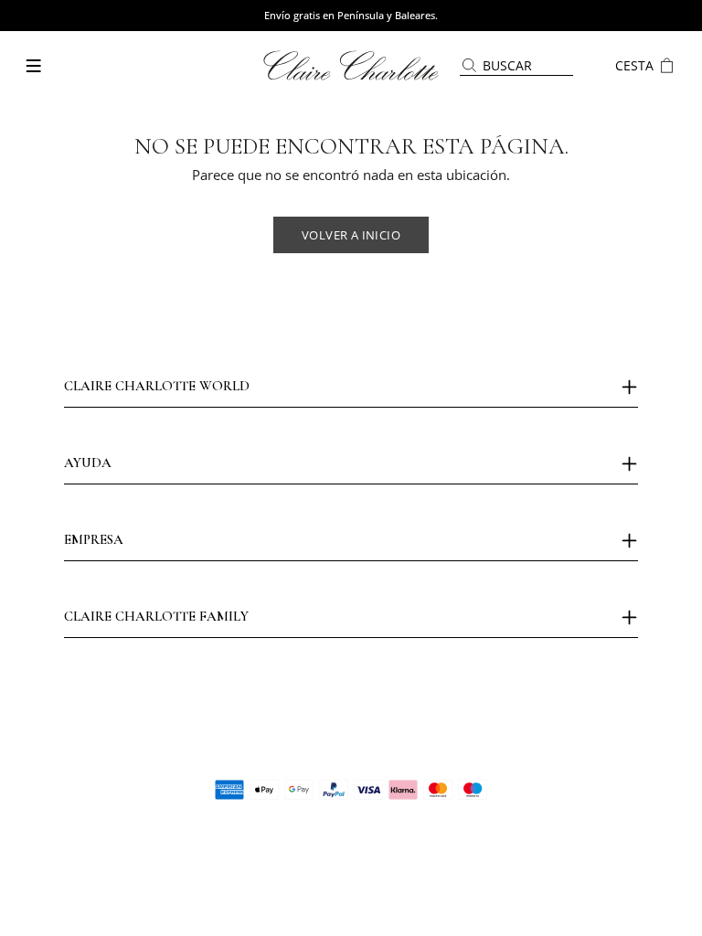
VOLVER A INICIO (351, 235)
